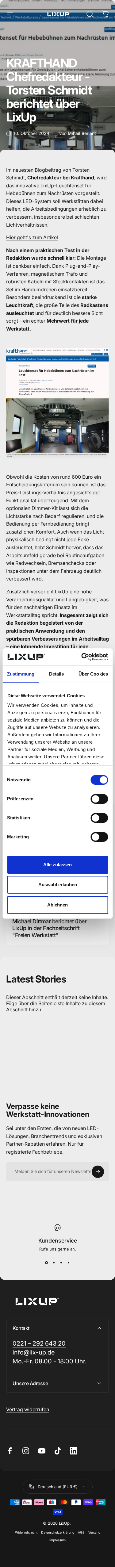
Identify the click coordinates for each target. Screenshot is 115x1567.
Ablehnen (57, 904)
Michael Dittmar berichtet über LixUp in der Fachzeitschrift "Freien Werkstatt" (49, 928)
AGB (81, 1532)
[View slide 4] (68, 1262)
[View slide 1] (46, 1262)
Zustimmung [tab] (20, 673)
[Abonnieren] (98, 1172)
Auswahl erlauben (57, 884)
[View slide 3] (61, 1262)
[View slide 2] (54, 1262)
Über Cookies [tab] (93, 673)
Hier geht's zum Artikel (32, 237)
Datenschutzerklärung (57, 1532)
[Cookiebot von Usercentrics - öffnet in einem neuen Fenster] (82, 657)
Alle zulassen (57, 864)
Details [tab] (56, 673)
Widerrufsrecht (26, 1532)
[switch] (99, 799)
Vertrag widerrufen (27, 1409)
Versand (94, 1532)
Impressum (57, 1540)
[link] (49, 1361)
